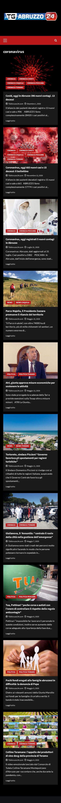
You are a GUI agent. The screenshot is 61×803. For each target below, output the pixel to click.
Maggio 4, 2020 (33, 760)
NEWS (9, 302)
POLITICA (11, 374)
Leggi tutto (10, 121)
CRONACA (11, 79)
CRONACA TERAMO (15, 87)
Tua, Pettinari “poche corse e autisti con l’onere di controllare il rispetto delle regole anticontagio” (30, 608)
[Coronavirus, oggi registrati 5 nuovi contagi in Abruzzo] (30, 217)
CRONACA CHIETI (26, 79)
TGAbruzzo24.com (15, 104)
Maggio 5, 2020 (33, 688)
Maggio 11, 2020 (33, 466)
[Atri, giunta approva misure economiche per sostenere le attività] (30, 360)
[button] (6, 40)
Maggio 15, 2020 (33, 319)
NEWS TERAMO (22, 446)
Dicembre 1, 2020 (34, 104)
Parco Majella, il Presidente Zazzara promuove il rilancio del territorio (25, 312)
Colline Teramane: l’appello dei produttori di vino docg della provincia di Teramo (29, 753)
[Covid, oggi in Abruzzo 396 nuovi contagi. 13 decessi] (30, 74)
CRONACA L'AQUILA (15, 83)
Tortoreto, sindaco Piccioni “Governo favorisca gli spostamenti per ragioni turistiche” (26, 458)
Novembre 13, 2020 (35, 175)
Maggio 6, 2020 (33, 616)
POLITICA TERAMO (27, 374)
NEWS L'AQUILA (22, 302)
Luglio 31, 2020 (33, 247)
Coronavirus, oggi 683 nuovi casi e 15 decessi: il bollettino (26, 169)
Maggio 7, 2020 (33, 541)
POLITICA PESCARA (27, 596)
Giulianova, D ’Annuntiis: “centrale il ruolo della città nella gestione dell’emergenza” (29, 535)
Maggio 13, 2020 (33, 390)
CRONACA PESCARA (35, 83)
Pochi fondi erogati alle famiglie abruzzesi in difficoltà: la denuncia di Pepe (30, 682)
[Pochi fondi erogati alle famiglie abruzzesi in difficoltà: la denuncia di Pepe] (30, 658)
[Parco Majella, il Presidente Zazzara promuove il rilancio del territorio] (30, 289)
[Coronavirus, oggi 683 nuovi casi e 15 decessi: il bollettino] (30, 145)
